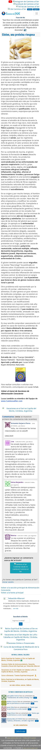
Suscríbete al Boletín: (20, 617)
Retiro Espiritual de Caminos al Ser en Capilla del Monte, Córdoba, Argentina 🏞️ (18, 659)
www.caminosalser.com (14, 738)
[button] (5, 409)
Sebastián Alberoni (16, 598)
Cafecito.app (20, 731)
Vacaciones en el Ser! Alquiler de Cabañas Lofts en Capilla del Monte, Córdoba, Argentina (18, 671)
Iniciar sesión (8, 582)
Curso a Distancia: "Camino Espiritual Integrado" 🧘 (19, 675)
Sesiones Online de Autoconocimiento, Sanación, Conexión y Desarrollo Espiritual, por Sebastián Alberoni (20, 665)
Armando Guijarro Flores (20, 423)
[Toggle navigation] (36, 13)
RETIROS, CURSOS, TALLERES (20, 655)
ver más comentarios (20, 725)
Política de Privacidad (29, 738)
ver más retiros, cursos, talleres (20, 685)
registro (36, 9)
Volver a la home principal (12, 592)
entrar (30, 9)
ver (35, 698)
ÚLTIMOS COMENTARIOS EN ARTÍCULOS (20, 692)
